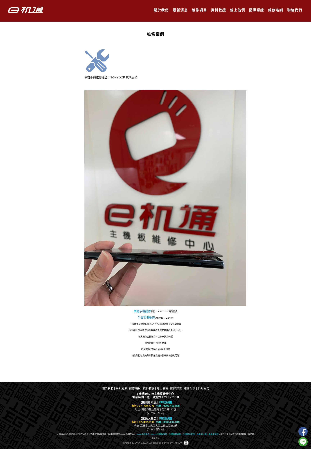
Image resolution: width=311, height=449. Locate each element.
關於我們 (160, 10)
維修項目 (199, 10)
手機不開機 (213, 434)
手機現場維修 (146, 317)
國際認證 (256, 10)
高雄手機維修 (142, 311)
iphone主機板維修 (159, 434)
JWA (137, 442)
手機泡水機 (202, 434)
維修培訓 (275, 10)
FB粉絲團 (165, 402)
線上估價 (237, 10)
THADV (177, 442)
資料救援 (218, 10)
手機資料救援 (189, 434)
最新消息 (180, 10)
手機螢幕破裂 (175, 434)
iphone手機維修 (142, 434)
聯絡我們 (294, 10)
